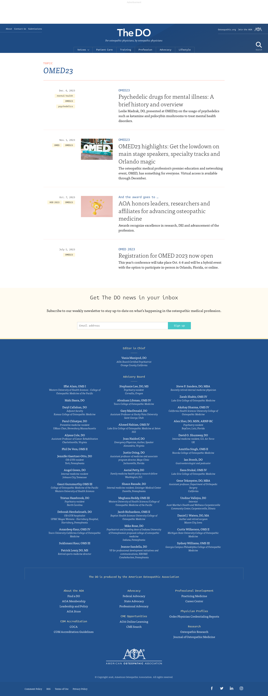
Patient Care (104, 50)
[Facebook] (212, 689)
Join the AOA (245, 29)
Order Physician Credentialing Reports (194, 616)
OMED (56, 145)
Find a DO (73, 595)
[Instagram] (241, 689)
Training (125, 50)
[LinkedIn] (231, 689)
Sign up (179, 326)
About (9, 28)
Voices (81, 50)
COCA (74, 626)
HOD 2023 (54, 202)
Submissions (35, 28)
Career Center (194, 601)
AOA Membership (74, 601)
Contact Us (20, 28)
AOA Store (74, 611)
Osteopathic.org (227, 29)
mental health (65, 95)
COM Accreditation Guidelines (74, 631)
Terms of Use (61, 689)
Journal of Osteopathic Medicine (194, 636)
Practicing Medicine (194, 595)
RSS (48, 689)
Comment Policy (33, 689)
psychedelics (65, 106)
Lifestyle (185, 50)
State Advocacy (134, 601)
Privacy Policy (80, 689)
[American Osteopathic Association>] (258, 30)
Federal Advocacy (134, 595)
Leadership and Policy (74, 606)
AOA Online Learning (134, 621)
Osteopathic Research (194, 631)
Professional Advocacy (133, 606)
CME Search (134, 626)
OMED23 (69, 101)
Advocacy (165, 50)
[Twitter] (222, 689)
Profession (145, 50)
